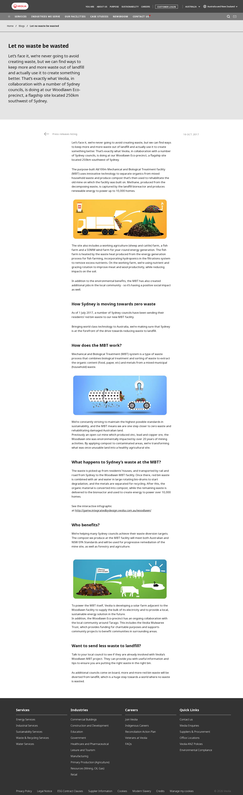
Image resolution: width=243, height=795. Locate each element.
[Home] (9, 17)
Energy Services (25, 719)
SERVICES (21, 16)
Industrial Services (27, 725)
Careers (131, 710)
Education (77, 731)
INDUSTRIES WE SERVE (45, 16)
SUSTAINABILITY (130, 6)
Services (22, 710)
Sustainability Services (29, 731)
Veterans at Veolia (136, 738)
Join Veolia (131, 719)
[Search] (228, 16)
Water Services (25, 744)
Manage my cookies (182, 791)
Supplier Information (100, 791)
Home (10, 25)
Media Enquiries (189, 725)
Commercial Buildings (84, 719)
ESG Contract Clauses (70, 791)
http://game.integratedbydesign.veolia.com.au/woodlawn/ (113, 510)
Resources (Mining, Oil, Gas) (87, 768)
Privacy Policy (24, 791)
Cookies (122, 791)
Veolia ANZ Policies (191, 744)
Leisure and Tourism (83, 750)
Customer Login (166, 6)
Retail (74, 774)
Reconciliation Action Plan (140, 731)
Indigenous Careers (137, 725)
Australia (191, 6)
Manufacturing (79, 756)
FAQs (128, 744)
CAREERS (145, 6)
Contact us (186, 719)
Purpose (114, 6)
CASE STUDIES (99, 16)
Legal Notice (44, 791)
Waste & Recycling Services (32, 738)
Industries (79, 710)
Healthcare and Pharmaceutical (90, 744)
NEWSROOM (120, 16)
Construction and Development (90, 725)
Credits (160, 791)
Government (78, 738)
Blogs (22, 25)
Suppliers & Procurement (195, 731)
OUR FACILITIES (75, 16)
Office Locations (190, 738)
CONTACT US (141, 16)
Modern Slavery (141, 791)
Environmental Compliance (196, 750)
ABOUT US (102, 6)
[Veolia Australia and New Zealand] (20, 6)
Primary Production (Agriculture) (90, 762)
